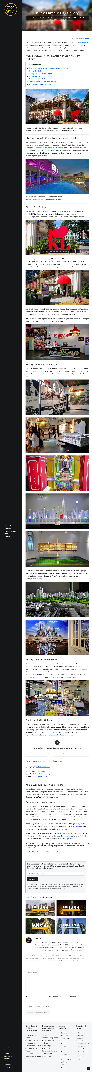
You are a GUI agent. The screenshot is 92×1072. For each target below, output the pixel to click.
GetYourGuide (75, 794)
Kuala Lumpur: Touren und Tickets (42, 81)
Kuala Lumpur (70, 17)
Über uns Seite (76, 950)
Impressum (7, 1064)
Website (73, 997)
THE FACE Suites (43, 767)
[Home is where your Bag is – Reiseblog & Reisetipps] (10, 9)
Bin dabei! (32, 879)
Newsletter (82, 1049)
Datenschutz (7, 1066)
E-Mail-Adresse (54, 997)
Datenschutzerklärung (58, 888)
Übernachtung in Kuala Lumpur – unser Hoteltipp (48, 68)
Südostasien (52, 19)
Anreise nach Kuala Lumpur (40, 84)
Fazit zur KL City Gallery (38, 79)
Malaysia (80, 17)
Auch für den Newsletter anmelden (38, 1006)
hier (59, 200)
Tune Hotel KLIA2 (43, 776)
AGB (13, 1066)
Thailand (59, 833)
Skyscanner (77, 826)
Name (28, 997)
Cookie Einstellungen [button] (10, 1068)
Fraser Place (40, 771)
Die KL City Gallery (36, 71)
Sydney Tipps (49, 1040)
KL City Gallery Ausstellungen (40, 74)
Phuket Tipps (33, 1040)
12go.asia (69, 839)
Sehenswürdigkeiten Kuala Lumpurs (54, 735)
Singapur (71, 833)
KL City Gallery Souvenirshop (40, 76)
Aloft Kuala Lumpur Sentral (51, 145)
